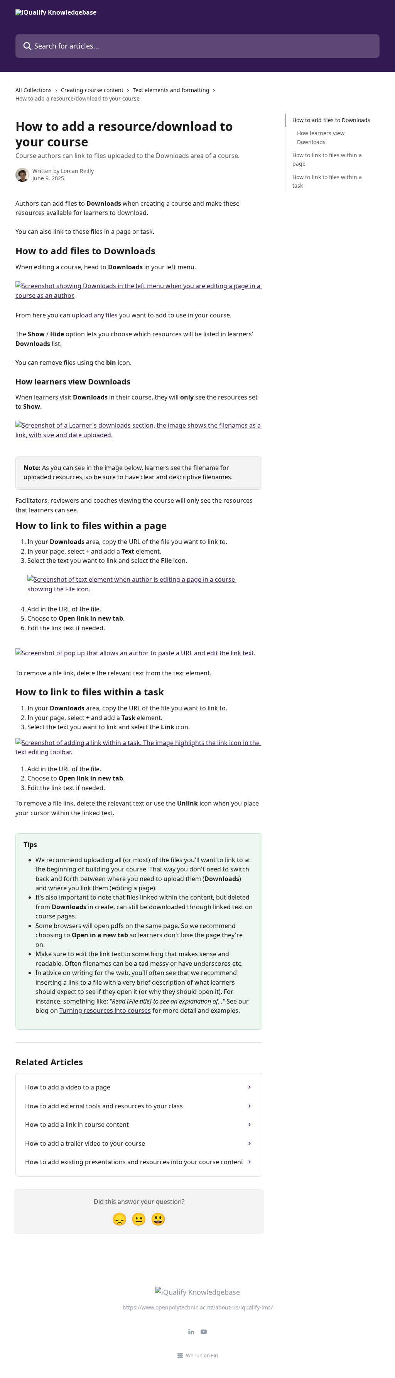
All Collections (33, 90)
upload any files (95, 315)
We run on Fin (202, 1355)
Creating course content (92, 90)
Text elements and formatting (171, 90)
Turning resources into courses (105, 1010)
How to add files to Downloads (331, 120)
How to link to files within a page (327, 159)
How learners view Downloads (320, 137)
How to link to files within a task (327, 181)
